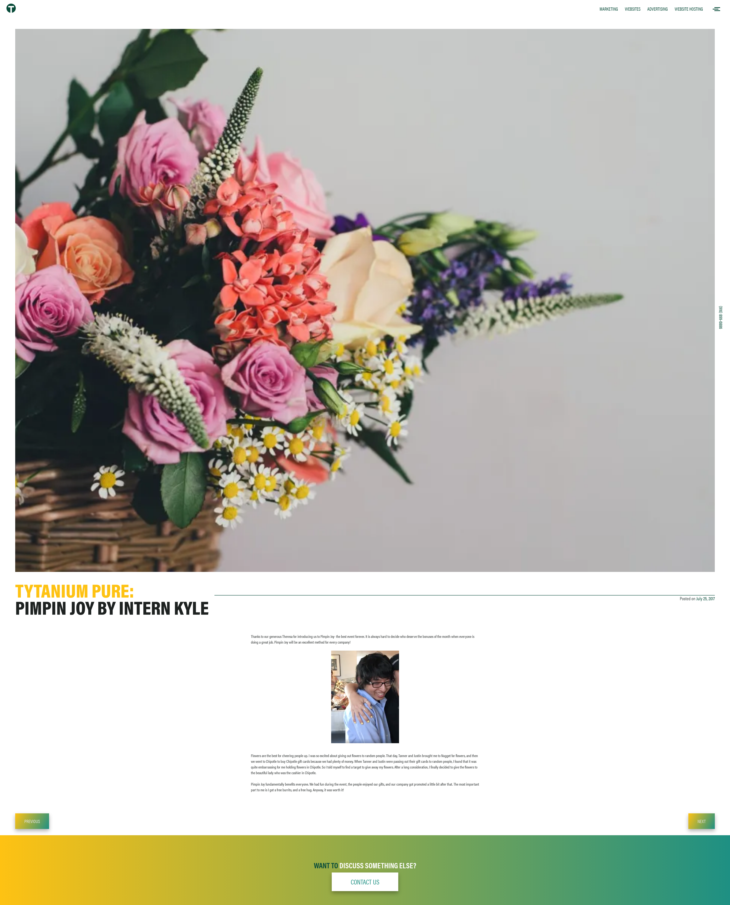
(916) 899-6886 (721, 317)
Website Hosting (689, 9)
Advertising (657, 9)
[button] (365, 881)
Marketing (609, 9)
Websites (632, 9)
